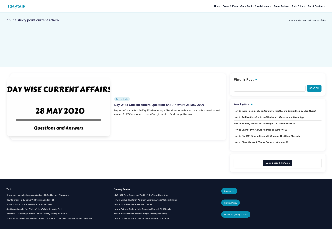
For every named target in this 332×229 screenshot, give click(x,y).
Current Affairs (122, 99)
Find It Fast (244, 79)
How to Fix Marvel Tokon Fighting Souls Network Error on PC (142, 218)
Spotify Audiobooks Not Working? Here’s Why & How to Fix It (34, 209)
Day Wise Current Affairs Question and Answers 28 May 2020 (159, 105)
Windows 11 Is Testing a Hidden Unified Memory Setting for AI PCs (36, 214)
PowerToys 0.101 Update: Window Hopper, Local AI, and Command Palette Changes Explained (49, 218)
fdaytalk (17, 6)
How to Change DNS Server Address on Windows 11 (30, 200)
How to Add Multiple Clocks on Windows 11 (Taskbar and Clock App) (37, 195)
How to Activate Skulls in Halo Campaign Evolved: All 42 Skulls (142, 209)
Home (290, 20)
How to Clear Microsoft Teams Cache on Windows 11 (30, 204)
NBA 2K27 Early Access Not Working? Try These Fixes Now (141, 195)
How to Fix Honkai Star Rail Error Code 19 (133, 204)
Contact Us (229, 191)
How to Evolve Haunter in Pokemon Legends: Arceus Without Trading (145, 200)
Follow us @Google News (236, 214)
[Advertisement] (166, 43)
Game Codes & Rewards (278, 163)
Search (314, 88)
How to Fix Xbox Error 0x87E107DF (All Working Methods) (140, 214)
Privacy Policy (230, 203)
